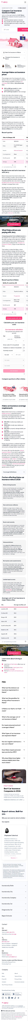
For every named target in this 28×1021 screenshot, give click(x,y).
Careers (4, 982)
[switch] (23, 345)
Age (4, 336)
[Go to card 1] (12, 312)
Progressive (17, 296)
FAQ (3, 973)
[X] (6, 998)
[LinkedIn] (9, 998)
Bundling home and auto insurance (11, 182)
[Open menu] (25, 2)
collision (14, 458)
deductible (8, 589)
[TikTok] (15, 998)
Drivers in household (17, 336)
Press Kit (4, 979)
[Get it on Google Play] (17, 994)
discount (10, 212)
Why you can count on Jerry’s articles (13, 818)
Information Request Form (8, 962)
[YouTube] (12, 998)
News (3, 976)
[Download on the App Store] (6, 994)
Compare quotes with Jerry (14, 318)
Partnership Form (6, 964)
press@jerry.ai (12, 956)
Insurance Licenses (19, 982)
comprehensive (6, 458)
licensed (21, 1005)
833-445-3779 (10, 932)
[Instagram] (3, 998)
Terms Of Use (18, 976)
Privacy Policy (18, 979)
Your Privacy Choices (7, 984)
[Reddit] (18, 998)
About (16, 973)
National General (18, 150)
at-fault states (13, 664)
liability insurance (6, 413)
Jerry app (13, 934)
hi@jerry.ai (9, 955)
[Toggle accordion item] (24, 472)
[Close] (26, 1010)
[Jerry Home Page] (4, 2)
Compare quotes (14, 224)
